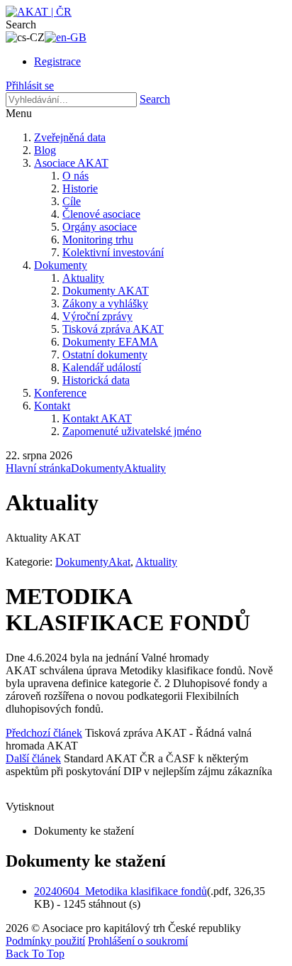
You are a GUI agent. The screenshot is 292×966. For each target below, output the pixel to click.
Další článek (33, 758)
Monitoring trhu (97, 240)
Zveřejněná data (70, 137)
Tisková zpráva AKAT (113, 329)
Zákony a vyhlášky (105, 303)
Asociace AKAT (71, 163)
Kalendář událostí (101, 367)
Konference (60, 393)
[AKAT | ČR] (39, 12)
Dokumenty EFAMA (110, 342)
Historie (80, 188)
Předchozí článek (44, 733)
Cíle (71, 201)
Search (155, 99)
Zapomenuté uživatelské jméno (131, 431)
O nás (75, 176)
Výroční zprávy (97, 316)
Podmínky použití (45, 941)
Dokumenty (60, 265)
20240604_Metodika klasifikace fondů (120, 891)
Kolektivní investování (113, 252)
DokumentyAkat (92, 562)
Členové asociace (101, 214)
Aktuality (83, 278)
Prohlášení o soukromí (138, 941)
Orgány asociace (99, 227)
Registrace (57, 61)
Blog (45, 150)
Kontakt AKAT (97, 418)
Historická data (96, 380)
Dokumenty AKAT (105, 291)
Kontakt (52, 406)
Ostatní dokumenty (104, 354)
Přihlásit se (30, 85)
